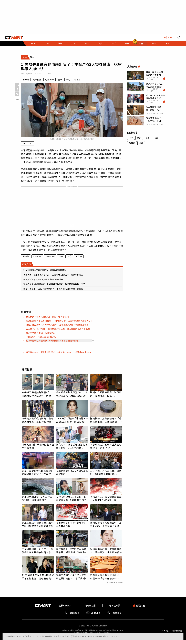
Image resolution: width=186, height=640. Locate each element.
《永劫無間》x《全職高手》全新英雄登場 (71, 524)
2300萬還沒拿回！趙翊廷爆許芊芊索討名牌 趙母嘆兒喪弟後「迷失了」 (38, 576)
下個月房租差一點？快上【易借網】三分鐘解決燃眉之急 (37, 550)
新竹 (68, 79)
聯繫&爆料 (90, 605)
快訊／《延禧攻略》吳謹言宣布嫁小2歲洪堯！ (44, 279)
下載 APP (167, 37)
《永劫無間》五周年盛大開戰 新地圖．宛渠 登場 (105, 446)
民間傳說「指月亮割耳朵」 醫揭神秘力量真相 (47, 316)
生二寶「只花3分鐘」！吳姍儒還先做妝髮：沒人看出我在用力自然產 (58, 328)
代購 (156, 137)
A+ (24, 143)
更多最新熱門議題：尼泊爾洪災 (40, 332)
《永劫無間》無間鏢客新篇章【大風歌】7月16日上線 (105, 498)
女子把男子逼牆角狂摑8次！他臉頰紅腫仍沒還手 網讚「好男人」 (37, 394)
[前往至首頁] (14, 37)
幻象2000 (49, 79)
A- (31, 143)
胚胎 (131, 137)
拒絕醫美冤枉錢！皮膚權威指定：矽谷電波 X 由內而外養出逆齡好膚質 (106, 550)
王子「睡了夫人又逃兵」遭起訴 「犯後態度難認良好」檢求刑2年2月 (105, 472)
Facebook (73, 612)
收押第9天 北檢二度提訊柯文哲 (41, 336)
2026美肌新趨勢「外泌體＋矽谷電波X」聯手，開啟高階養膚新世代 (72, 420)
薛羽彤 (29, 73)
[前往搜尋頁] (179, 37)
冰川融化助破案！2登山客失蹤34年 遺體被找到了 (37, 498)
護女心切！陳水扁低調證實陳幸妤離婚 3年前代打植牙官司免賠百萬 (71, 446)
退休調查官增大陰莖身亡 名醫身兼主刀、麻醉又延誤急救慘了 (71, 394)
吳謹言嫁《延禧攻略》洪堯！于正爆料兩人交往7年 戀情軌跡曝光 (53, 274)
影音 (154, 43)
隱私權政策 (59, 636)
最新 (33, 43)
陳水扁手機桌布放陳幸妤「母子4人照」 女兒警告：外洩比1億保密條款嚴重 (106, 524)
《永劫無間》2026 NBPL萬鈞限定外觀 (72, 472)
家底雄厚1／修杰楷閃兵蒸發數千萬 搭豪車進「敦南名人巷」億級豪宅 (71, 550)
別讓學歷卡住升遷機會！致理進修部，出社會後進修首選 (52, 340)
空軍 (60, 79)
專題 (168, 43)
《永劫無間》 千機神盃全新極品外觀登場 (38, 446)
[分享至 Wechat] (17, 94)
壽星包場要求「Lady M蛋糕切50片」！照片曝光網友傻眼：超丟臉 (53, 288)
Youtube (95, 612)
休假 (141, 143)
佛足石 (132, 143)
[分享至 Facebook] (17, 89)
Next (17, 99)
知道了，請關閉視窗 (173, 630)
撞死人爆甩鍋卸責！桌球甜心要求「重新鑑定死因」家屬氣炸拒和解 (57, 324)
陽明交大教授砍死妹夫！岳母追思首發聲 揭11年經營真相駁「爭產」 (38, 420)
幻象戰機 (37, 79)
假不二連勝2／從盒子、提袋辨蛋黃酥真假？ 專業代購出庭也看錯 (71, 576)
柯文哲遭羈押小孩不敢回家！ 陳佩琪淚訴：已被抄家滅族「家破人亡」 (59, 320)
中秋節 (77, 79)
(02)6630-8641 (48, 351)
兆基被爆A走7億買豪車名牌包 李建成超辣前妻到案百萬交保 (38, 524)
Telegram (116, 612)
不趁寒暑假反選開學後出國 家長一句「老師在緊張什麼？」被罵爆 (105, 576)
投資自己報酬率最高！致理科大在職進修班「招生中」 (105, 394)
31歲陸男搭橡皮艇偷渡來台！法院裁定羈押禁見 (44, 270)
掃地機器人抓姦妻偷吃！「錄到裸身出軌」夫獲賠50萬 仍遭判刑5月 (106, 420)
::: (23, 47)
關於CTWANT (66, 605)
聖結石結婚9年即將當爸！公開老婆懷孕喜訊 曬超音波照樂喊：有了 (54, 284)
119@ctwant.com (82, 351)
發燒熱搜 (140, 605)
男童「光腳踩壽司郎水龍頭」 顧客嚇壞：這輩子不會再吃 (38, 472)
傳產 (147, 137)
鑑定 (139, 137)
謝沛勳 (26, 79)
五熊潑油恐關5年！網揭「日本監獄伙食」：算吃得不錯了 (71, 498)
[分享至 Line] (17, 85)
